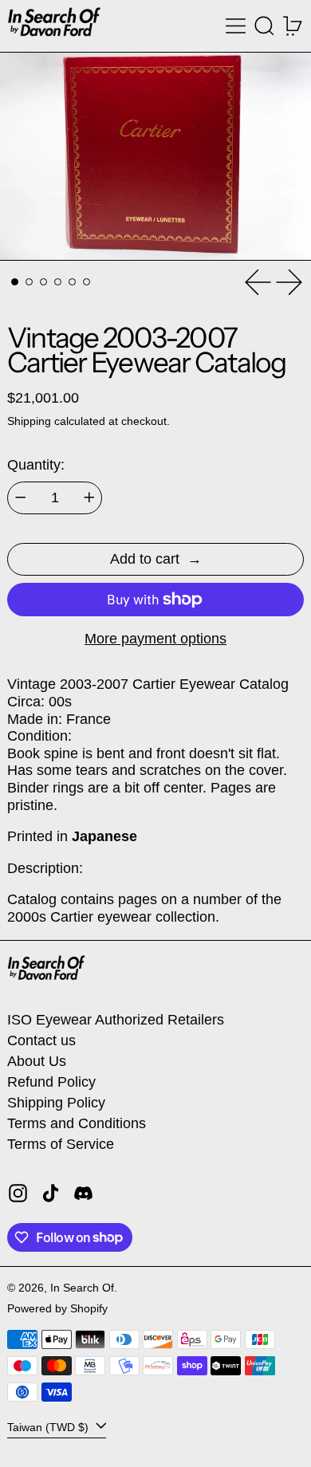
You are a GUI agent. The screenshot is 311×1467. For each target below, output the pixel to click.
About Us (36, 1061)
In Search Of (82, 1287)
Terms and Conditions (76, 1123)
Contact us (41, 1040)
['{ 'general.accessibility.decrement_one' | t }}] (20, 497)
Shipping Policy (56, 1103)
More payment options (155, 639)
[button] (264, 26)
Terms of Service (60, 1144)
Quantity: (36, 465)
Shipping (29, 421)
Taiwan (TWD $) (49, 1426)
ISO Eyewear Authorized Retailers (115, 1020)
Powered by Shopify (57, 1308)
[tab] (14, 281)
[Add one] (89, 497)
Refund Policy (51, 1082)
